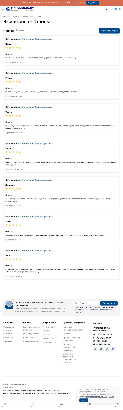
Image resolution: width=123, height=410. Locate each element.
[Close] (116, 389)
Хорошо (83, 400)
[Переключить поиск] (106, 9)
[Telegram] (116, 9)
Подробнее (92, 3)
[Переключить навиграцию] (3, 9)
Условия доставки (31, 334)
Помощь (27, 323)
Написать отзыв (109, 30)
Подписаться (109, 303)
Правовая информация (74, 323)
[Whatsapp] (111, 9)
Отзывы (46, 331)
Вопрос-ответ (29, 337)
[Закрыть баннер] (119, 205)
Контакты (7, 341)
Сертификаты (49, 342)
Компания (8, 323)
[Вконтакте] (101, 349)
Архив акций (49, 327)
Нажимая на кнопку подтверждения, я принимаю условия (95, 309)
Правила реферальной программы (69, 347)
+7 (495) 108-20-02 (101, 328)
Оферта (66, 334)
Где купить (48, 338)
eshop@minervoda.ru (102, 334)
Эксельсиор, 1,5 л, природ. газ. (37, 39)
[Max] (120, 9)
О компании (8, 327)
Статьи (46, 335)
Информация (49, 323)
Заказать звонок (99, 331)
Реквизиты (8, 337)
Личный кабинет (31, 341)
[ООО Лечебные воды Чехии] (20, 9)
